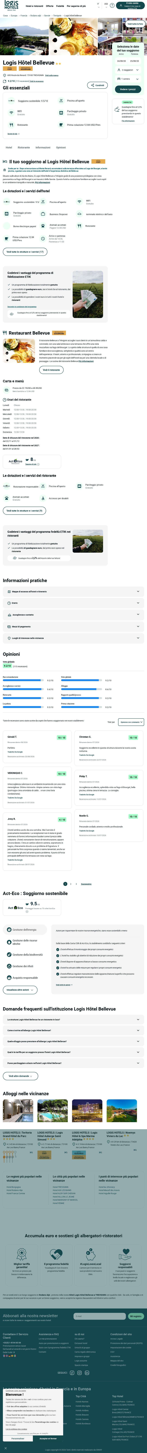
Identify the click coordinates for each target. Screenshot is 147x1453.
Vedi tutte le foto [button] (135, 23)
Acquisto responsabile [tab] (25, 977)
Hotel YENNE (58, 1203)
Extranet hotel (81, 1343)
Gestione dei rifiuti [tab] (23, 966)
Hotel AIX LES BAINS (62, 1190)
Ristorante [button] (24, 147)
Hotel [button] (9, 147)
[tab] (16, 361)
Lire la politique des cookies (16, 1429)
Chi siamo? (79, 1338)
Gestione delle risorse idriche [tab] (25, 942)
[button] (5, 1448)
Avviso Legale (116, 1338)
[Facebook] (72, 1372)
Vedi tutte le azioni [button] (63, 985)
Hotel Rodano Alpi (15, 1190)
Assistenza (115, 1356)
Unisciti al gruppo (82, 1347)
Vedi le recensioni (36, 81)
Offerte (49, 6)
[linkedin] (87, 1372)
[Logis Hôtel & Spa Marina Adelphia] (87, 1110)
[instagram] (79, 1372)
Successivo (82, 884)
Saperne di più (31, 464)
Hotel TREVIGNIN (60, 1187)
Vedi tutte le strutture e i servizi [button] (25, 251)
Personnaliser (17, 1438)
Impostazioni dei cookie (120, 1347)
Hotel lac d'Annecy (107, 1187)
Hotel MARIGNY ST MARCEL (65, 1199)
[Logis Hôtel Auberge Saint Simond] (52, 1110)
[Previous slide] (6, 350)
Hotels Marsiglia (83, 1406)
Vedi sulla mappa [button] (51, 75)
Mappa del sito (116, 1360)
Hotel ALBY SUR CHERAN (64, 1193)
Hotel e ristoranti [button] (34, 6)
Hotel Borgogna (14, 1187)
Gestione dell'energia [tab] (24, 929)
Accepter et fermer (48, 1438)
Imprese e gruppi (82, 1356)
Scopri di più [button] (12, 134)
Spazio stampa (81, 1365)
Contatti (42, 1351)
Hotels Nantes (82, 1401)
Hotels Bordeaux (83, 1423)
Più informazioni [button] (42, 182)
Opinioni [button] (61, 147)
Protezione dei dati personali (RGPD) (126, 1343)
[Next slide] (30, 350)
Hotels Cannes (82, 1419)
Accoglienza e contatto (23, 614)
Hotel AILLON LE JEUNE (63, 1196)
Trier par (111, 722)
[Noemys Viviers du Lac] (122, 1110)
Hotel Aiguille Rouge (107, 1193)
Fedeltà (60, 6)
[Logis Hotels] (11, 5)
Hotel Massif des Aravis (109, 1190)
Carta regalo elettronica (85, 1351)
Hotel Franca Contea (16, 1193)
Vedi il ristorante (51, 370)
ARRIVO (121, 54)
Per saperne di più (76, 6)
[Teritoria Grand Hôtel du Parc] (18, 1110)
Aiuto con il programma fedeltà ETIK (55, 1347)
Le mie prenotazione (48, 1338)
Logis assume (81, 1360)
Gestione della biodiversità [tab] (28, 954)
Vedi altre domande (19, 1076)
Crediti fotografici (118, 1365)
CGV (112, 1351)
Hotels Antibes (82, 1410)
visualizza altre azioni (18, 989)
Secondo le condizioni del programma (21, 306)
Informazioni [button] (43, 147)
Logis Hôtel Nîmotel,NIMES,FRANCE (128, 1417)
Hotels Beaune (82, 1414)
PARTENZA (134, 54)
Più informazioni (128, 121)
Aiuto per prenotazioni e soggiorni (54, 1343)
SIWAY (99, 1449)
